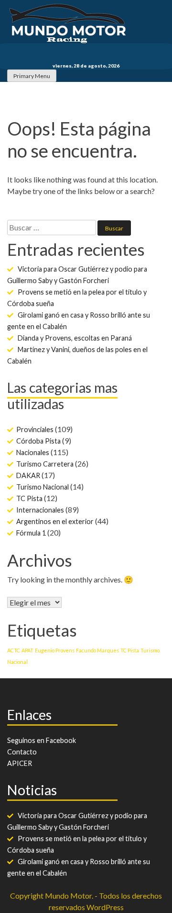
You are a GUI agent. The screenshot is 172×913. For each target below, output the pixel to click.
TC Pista (29, 498)
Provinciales (35, 429)
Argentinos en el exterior (55, 521)
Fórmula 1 (31, 533)
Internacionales (40, 510)
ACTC (13, 650)
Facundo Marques (97, 650)
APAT (27, 650)
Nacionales (32, 452)
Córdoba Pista (38, 441)
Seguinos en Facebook (41, 740)
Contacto (22, 752)
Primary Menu (31, 76)
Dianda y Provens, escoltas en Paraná (75, 338)
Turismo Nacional (42, 487)
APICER (19, 763)
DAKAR (28, 475)
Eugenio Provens (55, 650)
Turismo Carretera (45, 464)
